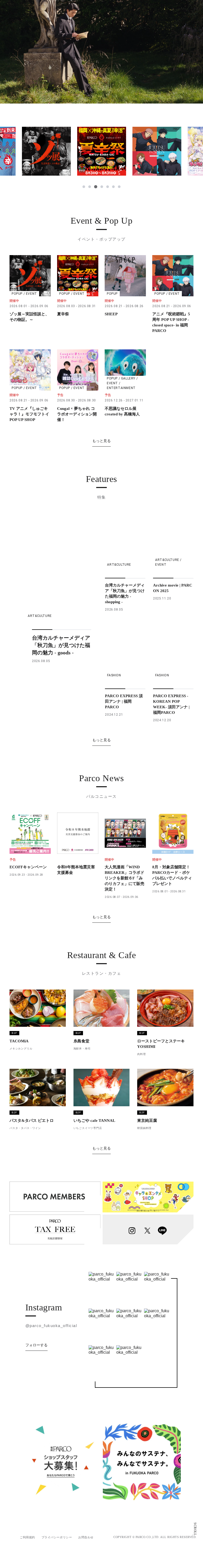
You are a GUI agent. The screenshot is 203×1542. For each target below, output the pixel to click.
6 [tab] (113, 186)
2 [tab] (89, 186)
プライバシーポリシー (56, 1537)
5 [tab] (107, 186)
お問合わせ (86, 1537)
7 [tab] (119, 186)
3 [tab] (95, 186)
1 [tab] (83, 186)
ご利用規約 (27, 1537)
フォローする (36, 1345)
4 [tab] (101, 186)
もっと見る (101, 441)
